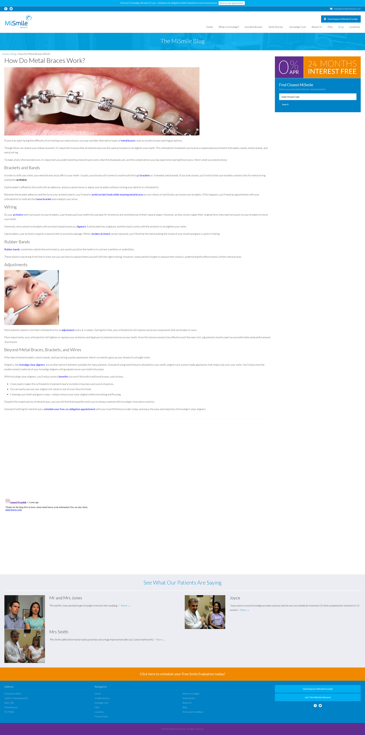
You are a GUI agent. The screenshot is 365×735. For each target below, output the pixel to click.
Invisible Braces (253, 26)
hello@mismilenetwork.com (347, 8)
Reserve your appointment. (232, 3)
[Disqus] (137, 458)
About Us (317, 26)
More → (125, 605)
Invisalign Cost (297, 26)
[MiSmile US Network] (18, 21)
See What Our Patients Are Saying (182, 582)
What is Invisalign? (229, 26)
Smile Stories (276, 26)
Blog (341, 26)
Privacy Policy (101, 716)
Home (209, 26)
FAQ (330, 26)
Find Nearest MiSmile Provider (343, 19)
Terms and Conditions (192, 711)
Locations (354, 26)
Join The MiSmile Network (318, 697)
